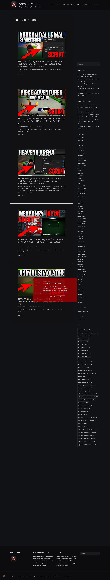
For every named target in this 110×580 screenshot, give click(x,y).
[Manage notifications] (4, 576)
